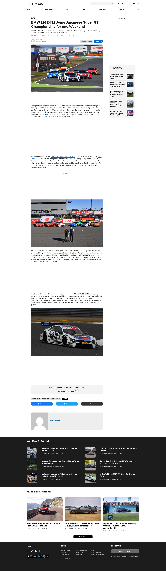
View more (82, 536)
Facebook (43, 404)
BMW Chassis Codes (81, 550)
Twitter (68, 404)
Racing (39, 35)
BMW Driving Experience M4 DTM (63, 156)
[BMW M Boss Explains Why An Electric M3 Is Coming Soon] (90, 448)
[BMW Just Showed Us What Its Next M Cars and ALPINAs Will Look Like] (32, 474)
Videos (84, 10)
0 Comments (98, 41)
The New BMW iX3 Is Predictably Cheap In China (116, 76)
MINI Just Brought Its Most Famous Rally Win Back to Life (43, 524)
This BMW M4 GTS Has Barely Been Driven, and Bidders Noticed (82, 524)
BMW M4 (33, 18)
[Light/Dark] (134, 3)
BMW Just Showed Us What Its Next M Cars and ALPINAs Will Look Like (60, 475)
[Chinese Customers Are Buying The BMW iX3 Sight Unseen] (32, 461)
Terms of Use (79, 552)
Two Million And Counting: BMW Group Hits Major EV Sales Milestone (118, 462)
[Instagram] (130, 3)
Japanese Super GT (55, 398)
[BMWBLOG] (41, 546)
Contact (56, 4)
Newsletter (63, 4)
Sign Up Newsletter (96, 552)
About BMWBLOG (65, 550)
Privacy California (65, 558)
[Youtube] (126, 3)
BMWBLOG (34, 35)
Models (29, 10)
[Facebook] (119, 3)
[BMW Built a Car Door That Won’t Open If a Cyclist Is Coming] (32, 448)
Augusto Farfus (36, 398)
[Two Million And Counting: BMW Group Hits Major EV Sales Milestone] (90, 461)
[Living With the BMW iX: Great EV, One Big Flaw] (90, 474)
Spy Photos (102, 10)
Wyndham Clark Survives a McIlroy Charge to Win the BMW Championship (119, 525)
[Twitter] (122, 3)
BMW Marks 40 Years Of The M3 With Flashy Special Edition (117, 84)
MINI (138, 10)
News (66, 10)
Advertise (50, 4)
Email (92, 404)
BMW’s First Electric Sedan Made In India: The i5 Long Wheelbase (117, 113)
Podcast (121, 10)
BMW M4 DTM (49, 116)
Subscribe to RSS (65, 554)
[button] (100, 354)
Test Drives (49, 10)
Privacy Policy (79, 554)
